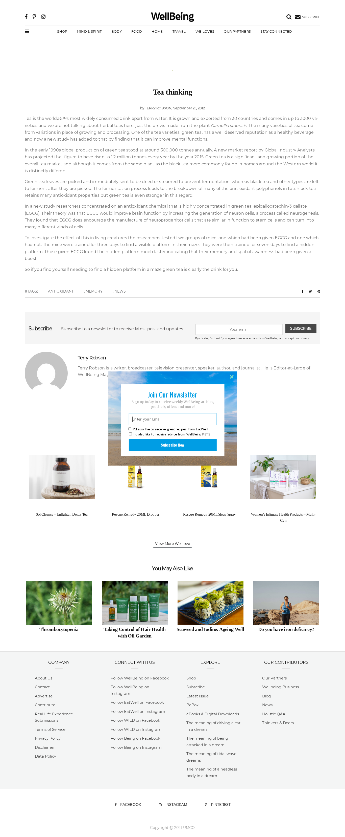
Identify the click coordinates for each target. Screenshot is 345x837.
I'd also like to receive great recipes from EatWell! (170, 429)
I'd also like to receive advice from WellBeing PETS (172, 434)
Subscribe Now (172, 445)
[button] (172, 394)
